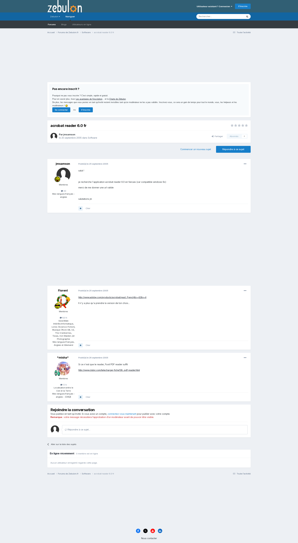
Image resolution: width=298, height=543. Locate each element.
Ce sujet (236, 16)
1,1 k (64, 384)
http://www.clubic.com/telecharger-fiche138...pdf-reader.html (109, 370)
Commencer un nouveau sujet (195, 149)
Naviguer (70, 16)
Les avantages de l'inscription (89, 99)
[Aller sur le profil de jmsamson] (53, 136)
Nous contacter (149, 538)
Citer (88, 208)
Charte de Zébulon (117, 99)
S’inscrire (242, 6)
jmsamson (69, 134)
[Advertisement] (103, 60)
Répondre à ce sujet (233, 149)
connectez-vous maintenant (122, 413)
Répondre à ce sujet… (78, 429)
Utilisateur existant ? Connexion (214, 6)
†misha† (63, 357)
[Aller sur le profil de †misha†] (63, 368)
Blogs (64, 24)
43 (64, 191)
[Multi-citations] (80, 208)
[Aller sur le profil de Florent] (63, 301)
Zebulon (54, 16)
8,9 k (64, 317)
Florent (63, 290)
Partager (218, 136)
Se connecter (61, 110)
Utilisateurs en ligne (81, 24)
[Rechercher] (247, 16)
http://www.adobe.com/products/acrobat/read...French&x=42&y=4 (112, 297)
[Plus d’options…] (245, 164)
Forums (52, 24)
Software (92, 137)
